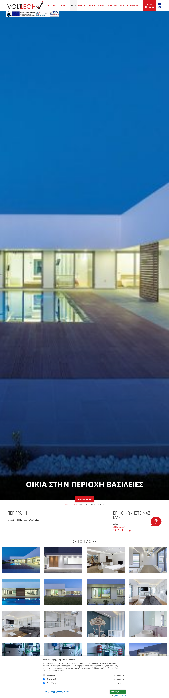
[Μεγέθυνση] (21, 562)
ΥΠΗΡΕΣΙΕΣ (63, 5)
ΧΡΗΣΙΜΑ (101, 5)
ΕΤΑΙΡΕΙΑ (52, 5)
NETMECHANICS (120, 696)
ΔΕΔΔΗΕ (91, 5)
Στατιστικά (51, 679)
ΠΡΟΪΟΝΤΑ (119, 5)
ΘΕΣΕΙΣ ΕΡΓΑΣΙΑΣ (149, 5)
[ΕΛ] (159, 4)
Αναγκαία (51, 675)
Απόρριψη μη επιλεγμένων (57, 691)
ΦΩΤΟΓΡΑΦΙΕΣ (84, 499)
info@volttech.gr (122, 530)
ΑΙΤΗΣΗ (81, 5)
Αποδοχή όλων (117, 691)
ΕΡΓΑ (73, 5)
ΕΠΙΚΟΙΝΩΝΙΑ (133, 5)
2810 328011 (120, 526)
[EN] (159, 7)
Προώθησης (52, 683)
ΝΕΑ (110, 5)
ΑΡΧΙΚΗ (68, 505)
